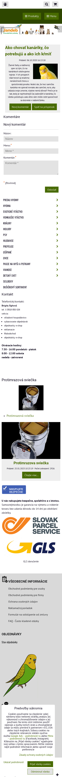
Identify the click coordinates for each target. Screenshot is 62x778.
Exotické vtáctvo (12, 212)
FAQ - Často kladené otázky (23, 621)
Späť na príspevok (44, 107)
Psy (5, 235)
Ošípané (7, 252)
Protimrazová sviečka (20, 416)
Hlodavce (8, 241)
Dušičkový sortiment (15, 287)
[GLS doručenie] (31, 547)
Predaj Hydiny (11, 200)
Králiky (7, 223)
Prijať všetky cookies (40, 764)
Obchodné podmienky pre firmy (26, 595)
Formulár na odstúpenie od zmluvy (28, 614)
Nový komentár (20, 107)
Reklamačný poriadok (20, 608)
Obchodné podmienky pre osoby (26, 588)
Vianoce (7, 270)
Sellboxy (8, 281)
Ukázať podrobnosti (13, 762)
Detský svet (9, 276)
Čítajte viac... (31, 475)
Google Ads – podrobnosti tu (26, 735)
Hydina (7, 206)
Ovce (5, 258)
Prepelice (8, 246)
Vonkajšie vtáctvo (13, 217)
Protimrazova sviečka (31, 463)
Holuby (7, 229)
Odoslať (51, 189)
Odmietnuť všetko (40, 771)
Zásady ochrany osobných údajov (36, 754)
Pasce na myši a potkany (16, 264)
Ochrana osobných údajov (23, 601)
